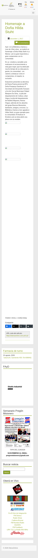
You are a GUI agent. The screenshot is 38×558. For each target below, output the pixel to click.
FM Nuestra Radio (17, 523)
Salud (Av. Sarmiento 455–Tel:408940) (17, 358)
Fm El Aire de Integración (17, 513)
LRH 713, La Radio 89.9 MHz (17, 530)
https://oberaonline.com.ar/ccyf (17, 336)
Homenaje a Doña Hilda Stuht (15, 28)
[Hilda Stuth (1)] (12, 126)
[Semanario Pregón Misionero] (17, 432)
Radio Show (17, 518)
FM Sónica (17, 515)
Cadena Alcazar (17, 520)
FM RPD (17, 525)
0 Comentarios (23, 43)
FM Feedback (17, 527)
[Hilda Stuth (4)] (12, 235)
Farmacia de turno (13, 350)
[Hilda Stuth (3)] (12, 151)
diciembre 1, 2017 (16, 39)
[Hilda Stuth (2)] (12, 138)
